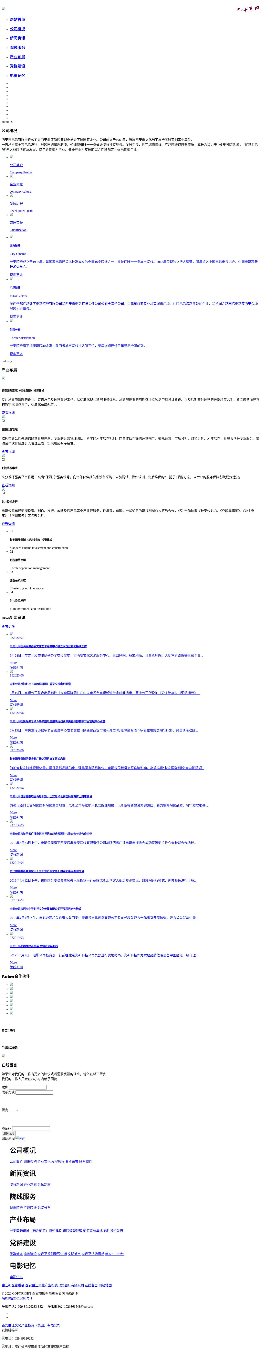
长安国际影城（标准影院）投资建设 (36, 1231)
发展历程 (57, 1161)
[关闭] (20, 1138)
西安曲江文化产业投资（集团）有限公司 (54, 1285)
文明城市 (74, 1254)
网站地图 (105, 1285)
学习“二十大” (114, 1254)
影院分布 (44, 1208)
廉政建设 (30, 1254)
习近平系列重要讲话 (52, 1254)
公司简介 (16, 1161)
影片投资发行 (113, 1231)
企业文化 (44, 1161)
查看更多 (8, 626)
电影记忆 (16, 1277)
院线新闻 (16, 1184)
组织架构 (30, 1161)
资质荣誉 (71, 1161)
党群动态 (16, 1254)
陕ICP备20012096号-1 (17, 1298)
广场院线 (30, 1208)
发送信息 (8, 1133)
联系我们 (85, 1161)
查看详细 (8, 412)
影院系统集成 (93, 1231)
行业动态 (30, 1184)
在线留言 (91, 1285)
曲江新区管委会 (13, 1285)
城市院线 (16, 1208)
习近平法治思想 (93, 1254)
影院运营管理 (72, 1231)
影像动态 (44, 1184)
